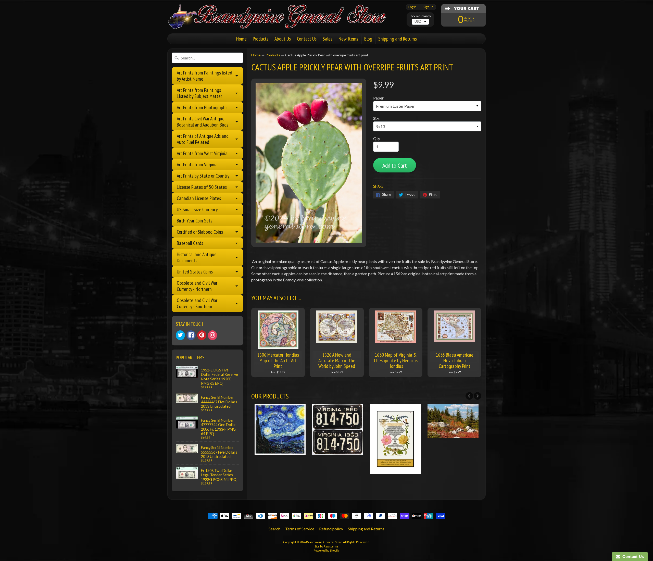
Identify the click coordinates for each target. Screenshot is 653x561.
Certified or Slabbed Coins (200, 232)
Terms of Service (299, 528)
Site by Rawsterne (326, 546)
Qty (376, 138)
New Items (348, 38)
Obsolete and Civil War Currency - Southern (197, 303)
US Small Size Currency (197, 209)
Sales (327, 38)
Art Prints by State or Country (203, 175)
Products (260, 38)
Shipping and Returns (397, 38)
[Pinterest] (201, 335)
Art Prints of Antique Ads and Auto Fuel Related (203, 139)
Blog (368, 38)
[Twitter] (180, 335)
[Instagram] (212, 335)
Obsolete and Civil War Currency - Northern (197, 286)
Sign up (428, 7)
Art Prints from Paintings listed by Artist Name (204, 75)
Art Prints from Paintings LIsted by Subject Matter (199, 93)
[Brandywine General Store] (282, 22)
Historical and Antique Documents (197, 257)
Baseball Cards (190, 243)
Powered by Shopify (327, 550)
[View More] (280, 451)
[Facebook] (191, 335)
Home (241, 38)
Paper (378, 97)
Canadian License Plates (199, 198)
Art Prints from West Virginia (202, 153)
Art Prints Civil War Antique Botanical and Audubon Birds (202, 121)
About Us (282, 38)
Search (274, 528)
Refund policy (331, 528)
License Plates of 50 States (202, 187)
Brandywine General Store (324, 542)
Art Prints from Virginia (197, 164)
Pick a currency (420, 16)
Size (376, 118)
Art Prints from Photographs (202, 107)
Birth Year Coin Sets (194, 220)
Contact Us (307, 38)
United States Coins (195, 271)
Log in (412, 7)
